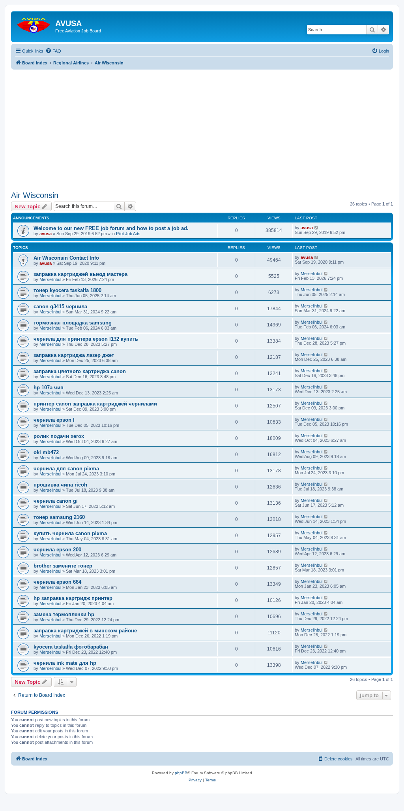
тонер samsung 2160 (59, 517)
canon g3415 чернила (60, 306)
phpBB (181, 773)
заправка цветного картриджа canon (80, 371)
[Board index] (34, 23)
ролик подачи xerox (59, 436)
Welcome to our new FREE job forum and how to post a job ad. (111, 228)
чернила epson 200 (57, 550)
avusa (45, 233)
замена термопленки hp (64, 614)
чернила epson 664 (57, 582)
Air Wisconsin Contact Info (66, 258)
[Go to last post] (316, 227)
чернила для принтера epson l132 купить (86, 339)
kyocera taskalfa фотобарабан (71, 647)
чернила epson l (54, 420)
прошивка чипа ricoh (60, 485)
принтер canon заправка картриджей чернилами (95, 404)
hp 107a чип (49, 387)
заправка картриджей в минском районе (85, 631)
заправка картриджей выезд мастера (80, 274)
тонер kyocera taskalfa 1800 (67, 290)
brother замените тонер (63, 566)
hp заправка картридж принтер (73, 598)
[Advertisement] (202, 125)
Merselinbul (50, 279)
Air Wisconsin (34, 195)
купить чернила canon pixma (70, 533)
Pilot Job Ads (128, 233)
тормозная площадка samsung (73, 323)
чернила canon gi (56, 501)
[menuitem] (53, 51)
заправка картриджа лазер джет (74, 355)
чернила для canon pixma (66, 469)
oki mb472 (46, 452)
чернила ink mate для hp (65, 663)
